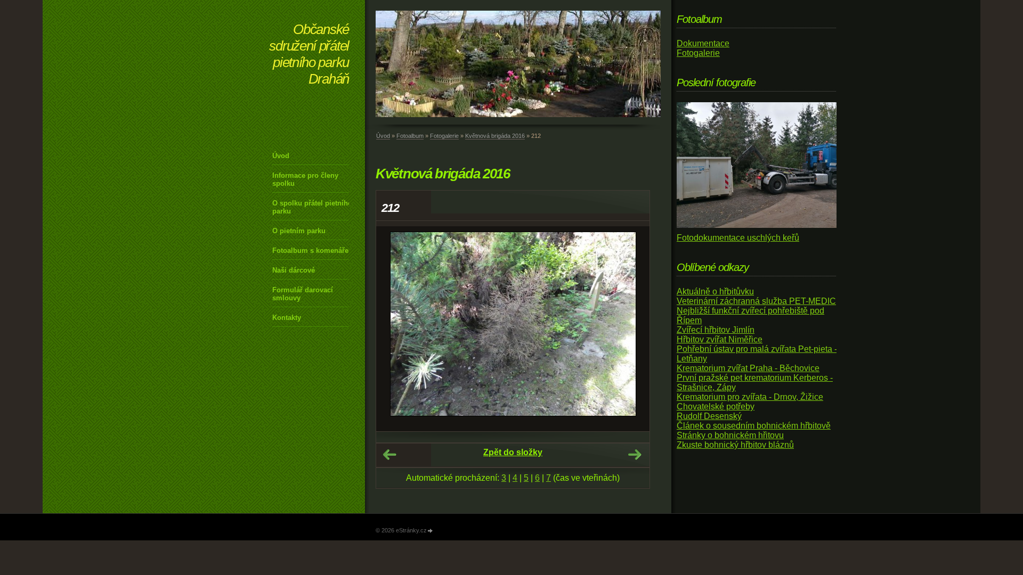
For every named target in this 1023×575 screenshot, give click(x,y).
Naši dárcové (293, 270)
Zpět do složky (512, 452)
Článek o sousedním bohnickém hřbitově (754, 425)
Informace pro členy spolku (305, 179)
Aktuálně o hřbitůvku (715, 291)
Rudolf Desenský (709, 416)
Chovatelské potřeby (715, 406)
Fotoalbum (410, 136)
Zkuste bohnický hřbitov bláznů (735, 444)
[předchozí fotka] (393, 329)
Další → (635, 455)
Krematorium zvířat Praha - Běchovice (748, 368)
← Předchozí (389, 455)
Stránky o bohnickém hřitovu (730, 435)
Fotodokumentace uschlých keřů (738, 237)
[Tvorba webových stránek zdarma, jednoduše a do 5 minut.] (430, 531)
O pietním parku (299, 231)
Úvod (280, 156)
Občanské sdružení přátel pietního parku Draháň (309, 54)
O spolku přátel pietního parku (312, 207)
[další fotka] (632, 329)
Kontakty (286, 318)
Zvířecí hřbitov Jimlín (715, 329)
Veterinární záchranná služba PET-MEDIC (756, 301)
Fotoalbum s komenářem (313, 250)
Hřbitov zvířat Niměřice (719, 339)
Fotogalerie (444, 136)
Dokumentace (703, 43)
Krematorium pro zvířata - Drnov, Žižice (750, 396)
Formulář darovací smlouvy (302, 294)
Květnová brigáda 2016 (495, 136)
